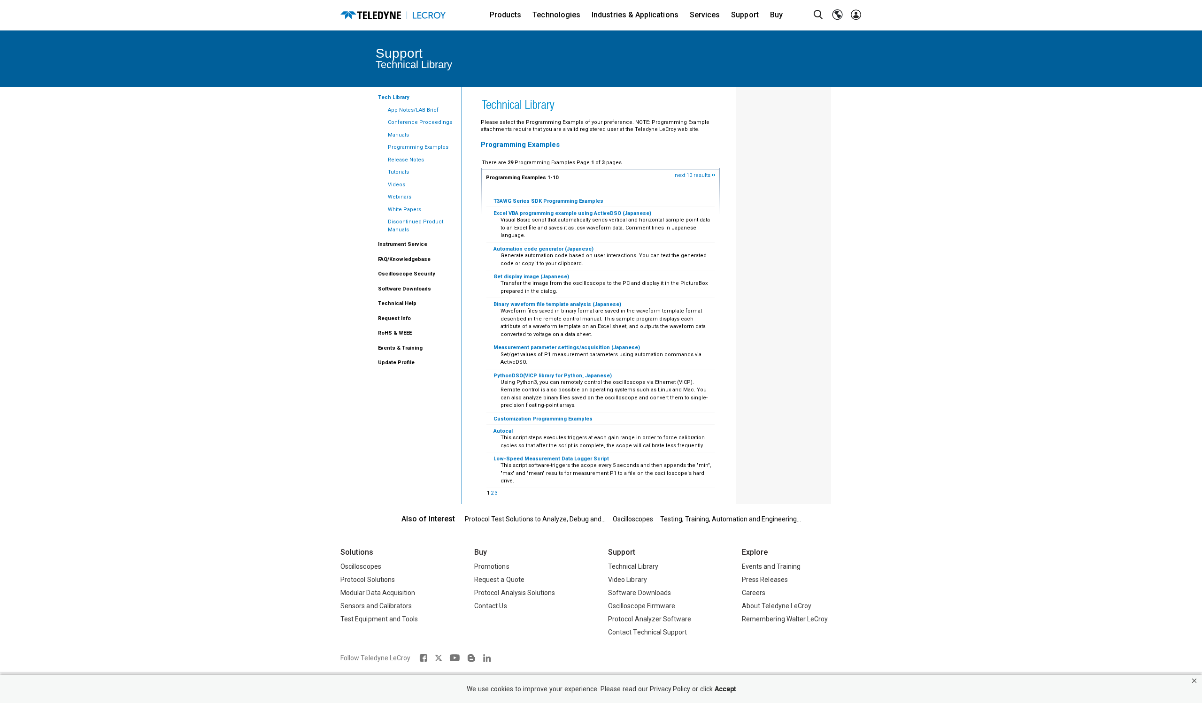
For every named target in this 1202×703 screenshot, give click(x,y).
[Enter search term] (818, 15)
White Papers (404, 209)
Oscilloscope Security (406, 274)
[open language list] (837, 15)
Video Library (627, 579)
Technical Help (397, 303)
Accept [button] (725, 689)
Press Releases (765, 579)
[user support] (856, 15)
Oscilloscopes (633, 519)
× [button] (1194, 681)
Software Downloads (404, 289)
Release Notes (406, 160)
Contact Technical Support (647, 632)
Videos (396, 185)
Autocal (503, 431)
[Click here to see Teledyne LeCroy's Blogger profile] (471, 658)
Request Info (394, 318)
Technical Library (633, 566)
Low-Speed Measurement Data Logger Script (551, 459)
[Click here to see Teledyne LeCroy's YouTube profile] (455, 658)
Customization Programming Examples (543, 419)
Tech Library (393, 97)
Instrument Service (402, 244)
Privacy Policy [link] (670, 689)
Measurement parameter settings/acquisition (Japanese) (566, 347)
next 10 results (693, 175)
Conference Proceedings (420, 122)
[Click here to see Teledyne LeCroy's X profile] (438, 658)
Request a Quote (499, 579)
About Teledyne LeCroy (776, 606)
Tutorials (398, 172)
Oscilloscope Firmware (641, 606)
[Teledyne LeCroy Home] (393, 15)
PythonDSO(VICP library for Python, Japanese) (552, 376)
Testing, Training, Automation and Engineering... (730, 519)
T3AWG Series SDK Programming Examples (548, 201)
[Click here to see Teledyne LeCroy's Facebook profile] (423, 658)
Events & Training (400, 348)
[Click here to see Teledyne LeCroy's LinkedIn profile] (487, 658)
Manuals (398, 135)
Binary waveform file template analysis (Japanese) (557, 304)
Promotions (491, 566)
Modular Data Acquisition (377, 592)
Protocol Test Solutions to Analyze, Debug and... (535, 519)
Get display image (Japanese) (531, 277)
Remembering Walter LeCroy (785, 619)
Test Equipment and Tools (379, 619)
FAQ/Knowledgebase (404, 259)
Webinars (399, 197)
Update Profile (396, 362)
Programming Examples (418, 147)
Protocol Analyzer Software (649, 619)
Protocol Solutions (367, 579)
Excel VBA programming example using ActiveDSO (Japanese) (572, 213)
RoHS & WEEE (395, 333)
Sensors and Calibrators (376, 606)
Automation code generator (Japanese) (543, 249)
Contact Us (490, 606)
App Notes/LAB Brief (413, 110)
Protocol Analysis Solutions (514, 592)
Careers (753, 592)
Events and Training (771, 566)
